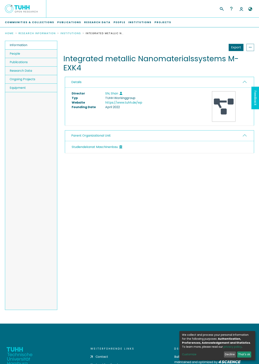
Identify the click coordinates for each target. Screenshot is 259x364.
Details (76, 82)
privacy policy (233, 347)
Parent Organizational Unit (91, 135)
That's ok (244, 354)
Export (236, 47)
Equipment (18, 88)
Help (231, 8)
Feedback (255, 97)
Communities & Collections (29, 22)
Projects (163, 22)
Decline (230, 354)
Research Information (37, 33)
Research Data (97, 22)
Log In (241, 8)
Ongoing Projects (22, 79)
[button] (250, 9)
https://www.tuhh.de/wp (123, 102)
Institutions (139, 22)
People (119, 22)
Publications (69, 22)
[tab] (159, 82)
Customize (189, 354)
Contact (102, 357)
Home (9, 33)
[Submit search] (221, 8)
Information (18, 45)
